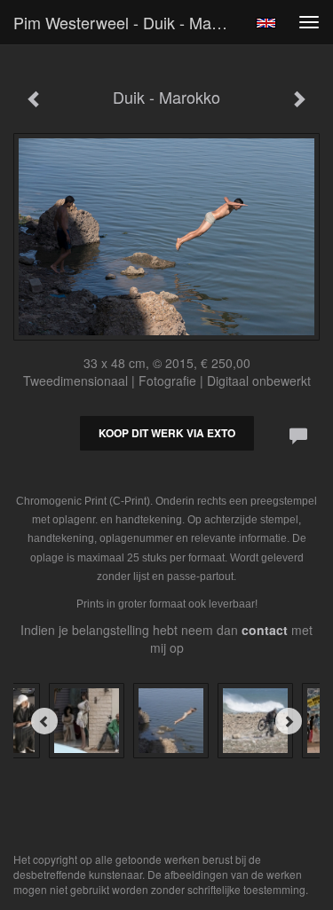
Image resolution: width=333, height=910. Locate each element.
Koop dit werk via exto (167, 433)
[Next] (288, 721)
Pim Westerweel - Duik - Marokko (127, 22)
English (266, 23)
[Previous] (44, 721)
